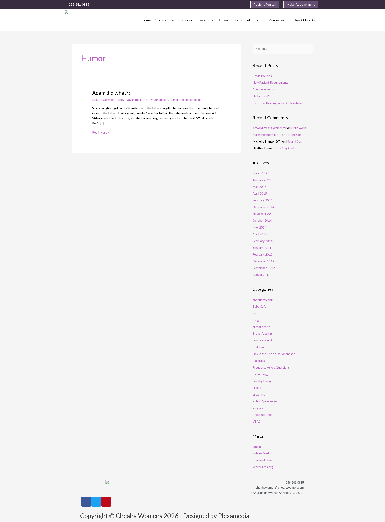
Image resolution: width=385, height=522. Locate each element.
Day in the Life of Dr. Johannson (147, 99)
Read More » (100, 132)
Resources (276, 20)
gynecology (260, 374)
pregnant (259, 394)
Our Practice (164, 20)
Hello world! (261, 96)
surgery (258, 408)
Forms (223, 20)
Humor (173, 99)
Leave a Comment (104, 99)
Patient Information (249, 20)
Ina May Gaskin (287, 148)
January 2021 (262, 180)
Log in (257, 446)
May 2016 (259, 186)
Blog (121, 99)
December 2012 (263, 261)
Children (258, 347)
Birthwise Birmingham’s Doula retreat (278, 103)
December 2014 (263, 207)
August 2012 (261, 274)
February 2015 (263, 200)
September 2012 (264, 268)
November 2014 (263, 213)
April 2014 (260, 234)
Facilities (259, 360)
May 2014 (259, 227)
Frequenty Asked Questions (271, 367)
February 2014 (263, 241)
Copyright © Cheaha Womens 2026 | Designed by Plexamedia (164, 516)
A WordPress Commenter (270, 128)
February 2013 (263, 254)
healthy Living (262, 381)
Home (146, 20)
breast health (261, 327)
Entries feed (261, 453)
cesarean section (264, 340)
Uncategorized (262, 414)
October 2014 (262, 220)
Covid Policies (262, 76)
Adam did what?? (111, 93)
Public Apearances (265, 401)
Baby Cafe (259, 306)
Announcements (263, 89)
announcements (263, 300)
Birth (256, 313)
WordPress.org (263, 467)
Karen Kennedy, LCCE (267, 134)
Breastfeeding (262, 333)
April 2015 (260, 193)
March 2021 (261, 173)
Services (186, 20)
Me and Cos (293, 134)
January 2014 (262, 247)
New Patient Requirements (270, 82)
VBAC (257, 421)
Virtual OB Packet (303, 20)
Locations (205, 20)
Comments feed (263, 460)
